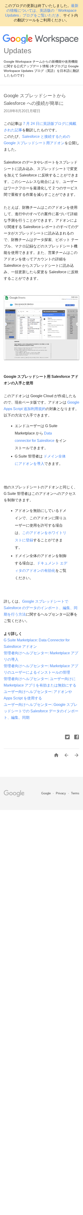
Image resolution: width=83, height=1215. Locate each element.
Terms (75, 793)
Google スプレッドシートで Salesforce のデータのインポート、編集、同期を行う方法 (40, 607)
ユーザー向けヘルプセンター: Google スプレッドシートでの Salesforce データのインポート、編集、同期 (41, 711)
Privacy (61, 793)
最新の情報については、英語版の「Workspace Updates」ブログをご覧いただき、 (41, 10)
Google (46, 793)
